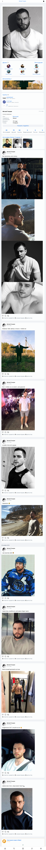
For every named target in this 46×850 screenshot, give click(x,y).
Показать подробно (23, 125)
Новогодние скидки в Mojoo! (14, 840)
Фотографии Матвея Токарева (11, 137)
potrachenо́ (9, 97)
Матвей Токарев (11, 151)
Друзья (5, 62)
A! (7, 105)
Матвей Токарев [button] (22, 1)
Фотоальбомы (7, 79)
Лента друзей (38, 62)
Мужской (15, 116)
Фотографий (6, 131)
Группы (5, 95)
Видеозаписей (27, 131)
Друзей (14, 131)
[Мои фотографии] (7, 143)
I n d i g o (9, 101)
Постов (35, 131)
